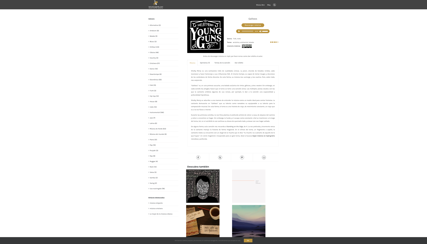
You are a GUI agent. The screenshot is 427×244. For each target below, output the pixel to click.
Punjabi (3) (154, 150)
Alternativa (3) (155, 25)
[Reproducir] (239, 31)
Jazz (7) (152, 118)
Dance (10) (154, 69)
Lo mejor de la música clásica (161, 214)
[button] (274, 4)
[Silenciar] (260, 31)
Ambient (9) (154, 31)
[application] (253, 31)
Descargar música (253, 25)
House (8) (153, 102)
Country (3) (154, 58)
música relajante (156, 203)
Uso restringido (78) (157, 189)
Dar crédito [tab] (239, 63)
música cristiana (156, 208)
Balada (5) (153, 36)
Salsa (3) (153, 172)
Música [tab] (192, 63)
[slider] (265, 31)
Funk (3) (153, 91)
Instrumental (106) (157, 112)
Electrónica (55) (156, 80)
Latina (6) (153, 123)
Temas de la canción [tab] (222, 63)
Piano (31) (153, 140)
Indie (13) (153, 107)
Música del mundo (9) (158, 134)
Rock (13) (153, 167)
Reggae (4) (154, 161)
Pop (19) (153, 145)
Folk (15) (153, 85)
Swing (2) (153, 183)
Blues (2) (153, 42)
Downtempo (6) (156, 74)
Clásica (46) (154, 52)
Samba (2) (154, 178)
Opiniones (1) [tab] (205, 63)
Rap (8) (152, 156)
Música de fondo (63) (158, 129)
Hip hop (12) (154, 96)
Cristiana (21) (155, 63)
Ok (248, 240)
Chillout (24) (154, 47)
